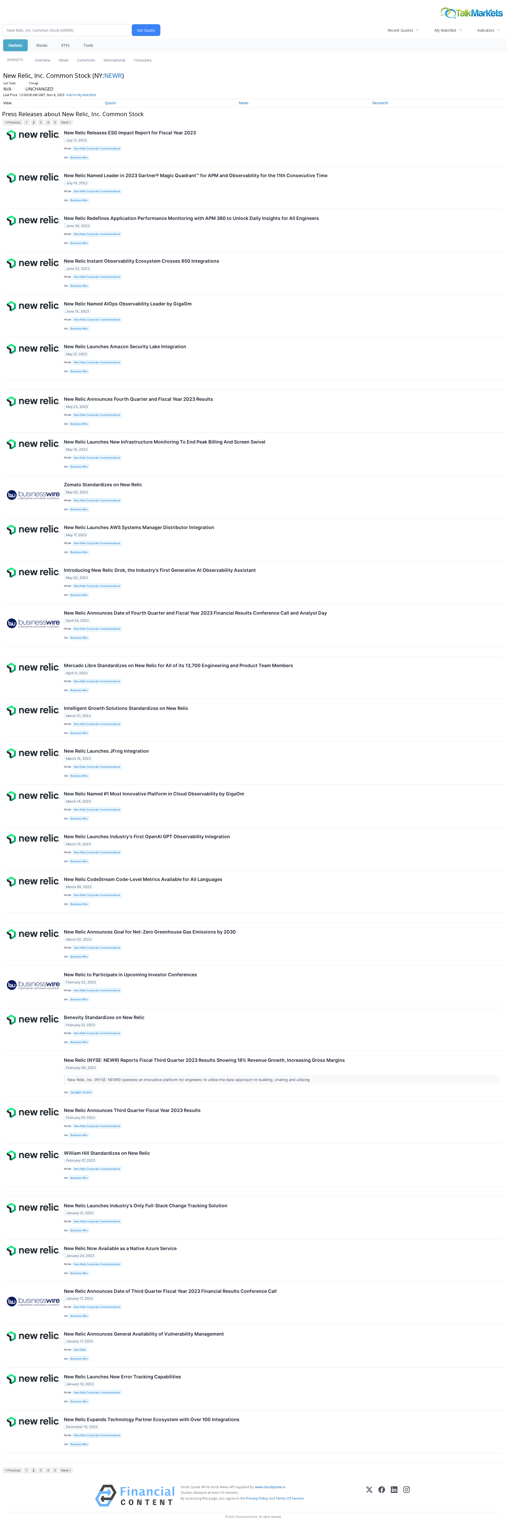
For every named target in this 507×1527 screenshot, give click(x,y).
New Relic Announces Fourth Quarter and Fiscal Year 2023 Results (138, 399)
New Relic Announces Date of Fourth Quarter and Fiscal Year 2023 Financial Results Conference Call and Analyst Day (195, 613)
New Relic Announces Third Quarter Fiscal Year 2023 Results (132, 1110)
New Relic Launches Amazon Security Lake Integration (125, 346)
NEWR (113, 75)
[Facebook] (381, 1495)
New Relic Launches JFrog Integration (106, 751)
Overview (42, 60)
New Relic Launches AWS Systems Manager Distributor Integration (139, 527)
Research (380, 102)
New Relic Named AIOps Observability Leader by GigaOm (128, 304)
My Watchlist (445, 30)
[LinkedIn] (394, 1495)
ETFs (65, 45)
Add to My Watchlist (81, 95)
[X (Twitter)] (369, 1495)
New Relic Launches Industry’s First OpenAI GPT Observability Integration (147, 836)
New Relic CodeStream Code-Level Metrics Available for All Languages (143, 879)
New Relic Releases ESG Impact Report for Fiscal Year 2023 (130, 132)
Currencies (86, 60)
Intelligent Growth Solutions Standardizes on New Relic (126, 708)
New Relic (80, 1349)
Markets (15, 45)
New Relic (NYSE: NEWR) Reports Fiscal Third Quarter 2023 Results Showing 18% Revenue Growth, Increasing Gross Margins (204, 1060)
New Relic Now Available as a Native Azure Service (120, 1248)
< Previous (12, 122)
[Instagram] (406, 1495)
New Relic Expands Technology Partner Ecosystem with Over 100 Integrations (152, 1419)
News (64, 60)
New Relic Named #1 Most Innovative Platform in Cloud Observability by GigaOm (154, 794)
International (114, 60)
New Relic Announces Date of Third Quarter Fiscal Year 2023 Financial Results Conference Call (170, 1291)
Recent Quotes (400, 30)
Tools (88, 45)
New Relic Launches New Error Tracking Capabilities (122, 1376)
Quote (110, 102)
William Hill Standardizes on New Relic (107, 1153)
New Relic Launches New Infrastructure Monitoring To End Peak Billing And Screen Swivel (164, 442)
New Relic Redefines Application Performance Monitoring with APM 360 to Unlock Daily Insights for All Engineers (191, 218)
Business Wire (79, 157)
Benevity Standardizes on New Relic (104, 1017)
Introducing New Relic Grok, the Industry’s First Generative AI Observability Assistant (160, 570)
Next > (66, 122)
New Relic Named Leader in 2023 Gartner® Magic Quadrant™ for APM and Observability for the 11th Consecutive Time (195, 175)
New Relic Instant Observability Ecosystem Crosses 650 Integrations (141, 261)
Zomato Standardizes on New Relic (103, 484)
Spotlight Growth (81, 1092)
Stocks (42, 45)
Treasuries (143, 60)
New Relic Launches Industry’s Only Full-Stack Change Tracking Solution (145, 1205)
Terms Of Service (290, 1498)
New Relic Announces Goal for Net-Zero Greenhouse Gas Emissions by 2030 (150, 932)
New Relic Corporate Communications (97, 148)
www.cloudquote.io (270, 1486)
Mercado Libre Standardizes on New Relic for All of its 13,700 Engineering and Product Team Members (178, 665)
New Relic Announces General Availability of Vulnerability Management (144, 1334)
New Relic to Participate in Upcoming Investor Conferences (130, 974)
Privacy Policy (257, 1498)
